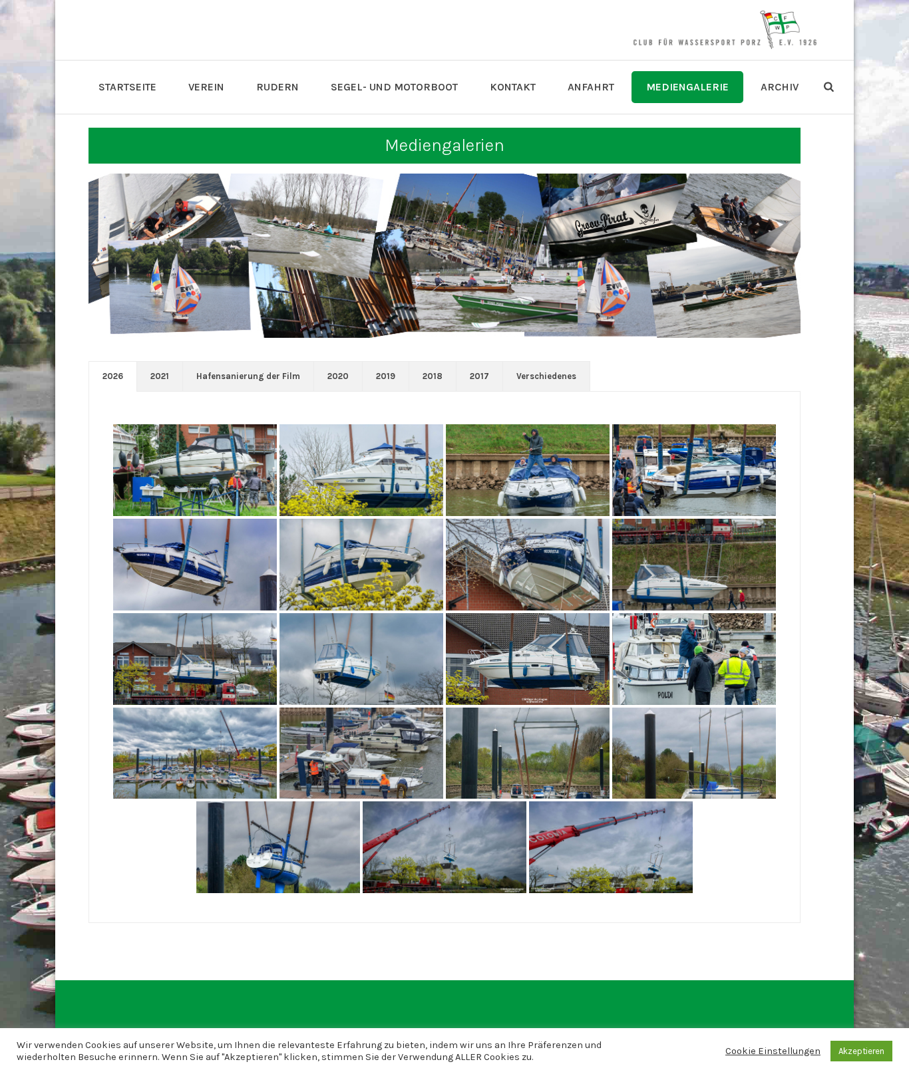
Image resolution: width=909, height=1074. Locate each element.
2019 (385, 376)
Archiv (780, 86)
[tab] (113, 376)
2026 (112, 376)
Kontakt (513, 86)
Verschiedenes (546, 376)
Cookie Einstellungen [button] (772, 1051)
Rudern (277, 86)
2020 (338, 376)
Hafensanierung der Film (248, 376)
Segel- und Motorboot (394, 86)
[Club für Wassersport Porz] (724, 30)
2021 (159, 376)
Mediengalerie (687, 86)
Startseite (127, 86)
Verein (206, 86)
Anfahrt (591, 86)
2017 (479, 376)
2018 (433, 376)
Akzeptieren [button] (861, 1051)
